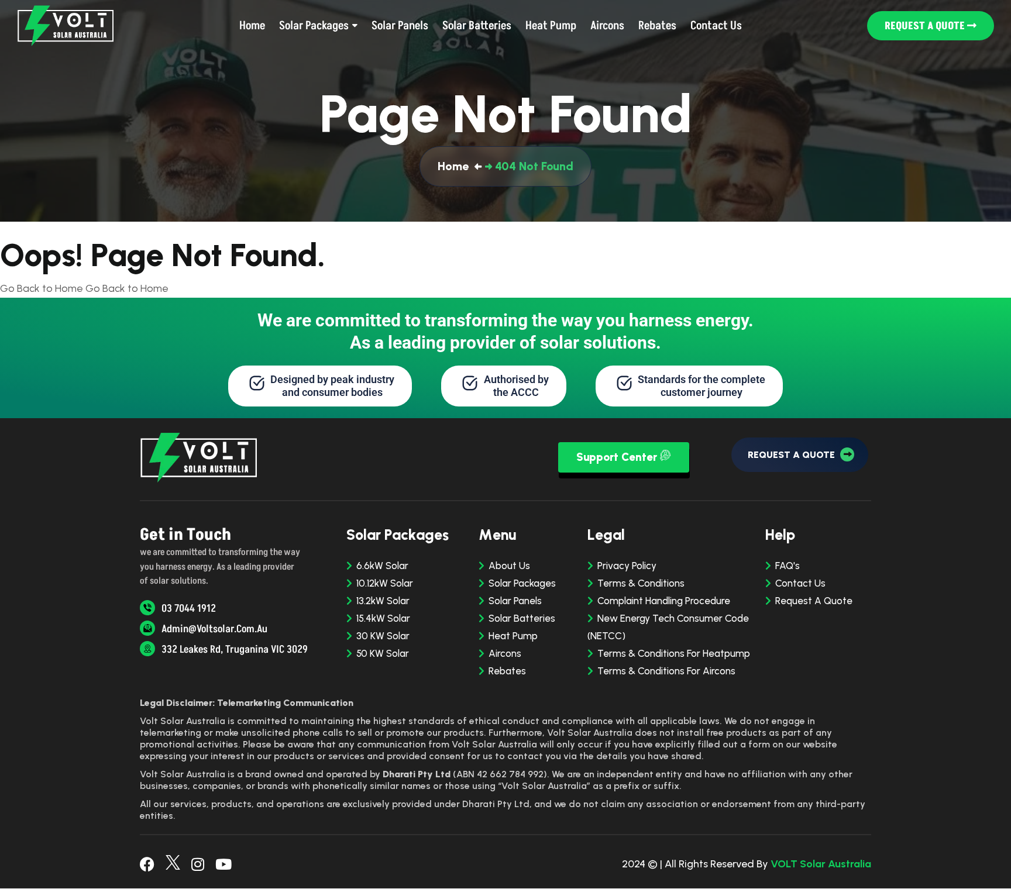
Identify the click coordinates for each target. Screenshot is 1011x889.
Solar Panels (515, 601)
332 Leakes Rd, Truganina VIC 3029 (233, 649)
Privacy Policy (626, 565)
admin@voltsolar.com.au (213, 629)
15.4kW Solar (383, 618)
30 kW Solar (383, 636)
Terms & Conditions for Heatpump (673, 653)
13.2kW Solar (383, 601)
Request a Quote (926, 26)
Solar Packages (522, 583)
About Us (509, 565)
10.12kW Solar (384, 583)
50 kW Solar (382, 653)
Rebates (507, 671)
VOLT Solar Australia (821, 863)
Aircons (505, 653)
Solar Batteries (522, 618)
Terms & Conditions (641, 583)
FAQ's (787, 565)
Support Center (618, 457)
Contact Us (800, 583)
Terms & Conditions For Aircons (666, 671)
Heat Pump (513, 636)
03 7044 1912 (187, 608)
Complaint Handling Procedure (663, 601)
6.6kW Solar (382, 565)
